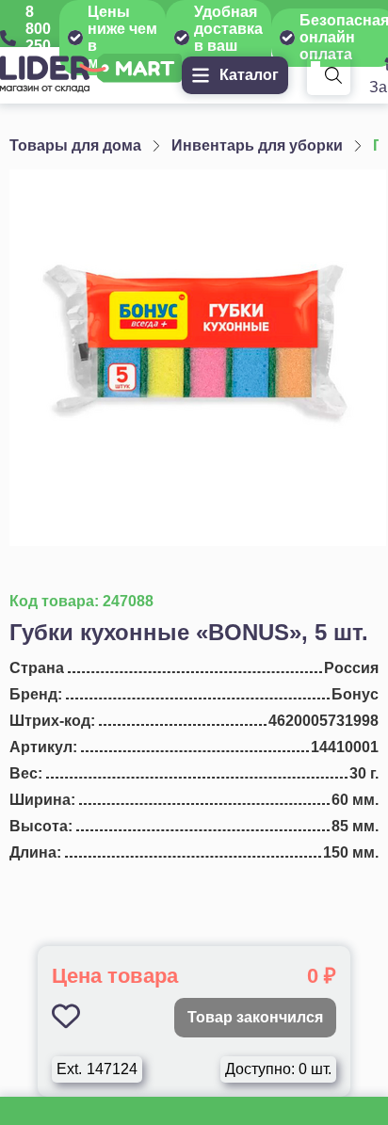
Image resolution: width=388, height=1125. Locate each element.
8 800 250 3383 (42, 37)
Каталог (249, 75)
